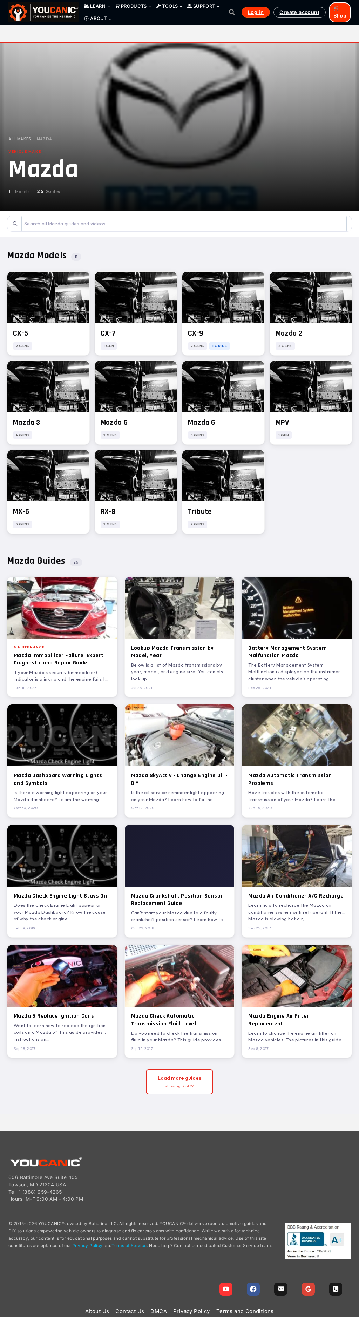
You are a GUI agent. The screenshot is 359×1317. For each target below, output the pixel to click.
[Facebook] (253, 1289)
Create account (299, 12)
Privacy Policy (87, 1245)
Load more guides (179, 1081)
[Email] (280, 1289)
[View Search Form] (231, 12)
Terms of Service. (129, 1245)
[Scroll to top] (350, 1277)
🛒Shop (340, 12)
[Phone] (335, 1289)
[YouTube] (225, 1289)
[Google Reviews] (308, 1289)
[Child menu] (97, 6)
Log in (256, 12)
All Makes (19, 139)
